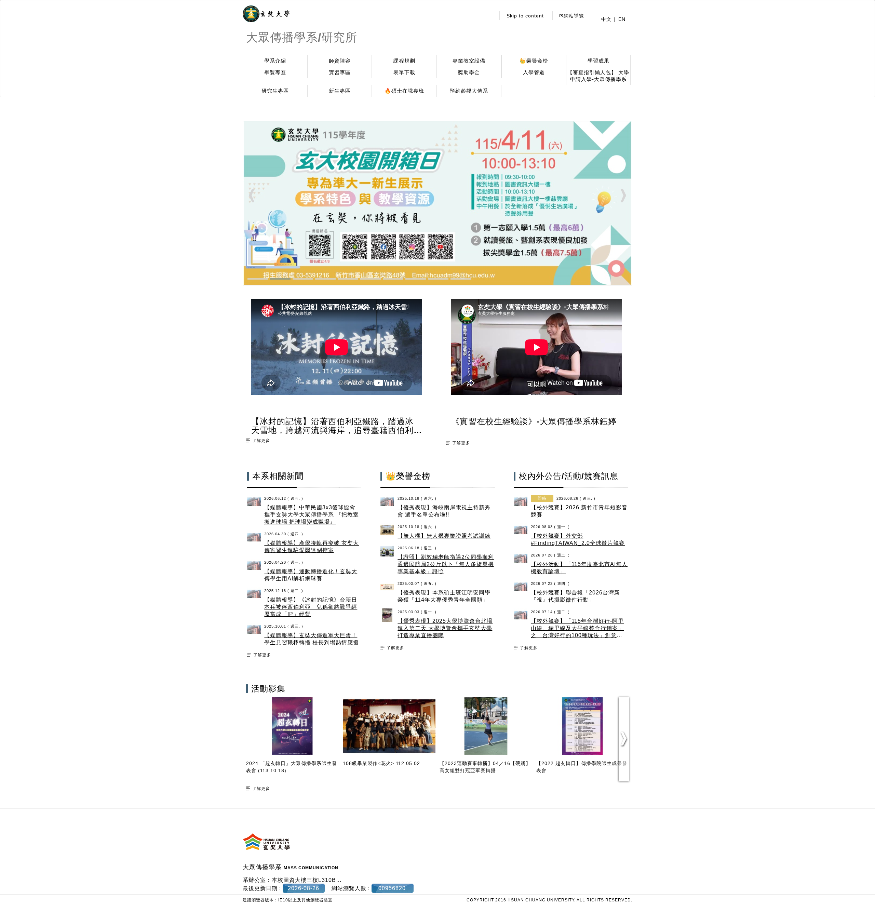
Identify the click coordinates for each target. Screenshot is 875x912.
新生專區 (340, 91)
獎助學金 (469, 72)
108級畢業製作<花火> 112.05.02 (381, 763)
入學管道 (534, 72)
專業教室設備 (469, 61)
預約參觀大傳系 (469, 91)
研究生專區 (275, 91)
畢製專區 (275, 72)
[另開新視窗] (266, 14)
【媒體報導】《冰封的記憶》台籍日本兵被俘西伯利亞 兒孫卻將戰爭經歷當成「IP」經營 (310, 607)
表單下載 (404, 72)
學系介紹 (275, 61)
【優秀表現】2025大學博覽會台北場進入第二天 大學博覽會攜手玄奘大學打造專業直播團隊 (445, 628)
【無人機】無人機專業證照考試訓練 (444, 536)
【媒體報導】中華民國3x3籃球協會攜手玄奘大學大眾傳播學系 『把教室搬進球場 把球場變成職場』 (311, 515)
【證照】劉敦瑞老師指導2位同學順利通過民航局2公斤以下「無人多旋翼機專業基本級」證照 (446, 564)
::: (488, 15)
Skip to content (525, 15)
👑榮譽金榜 (534, 61)
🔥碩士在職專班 (404, 91)
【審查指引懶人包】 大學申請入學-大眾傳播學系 (598, 75)
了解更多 (261, 440)
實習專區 (340, 72)
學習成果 (598, 61)
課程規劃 (404, 61)
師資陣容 (340, 61)
